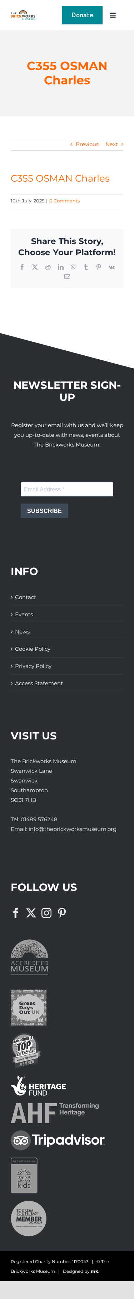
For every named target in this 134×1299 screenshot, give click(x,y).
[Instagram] (46, 913)
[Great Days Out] (28, 992)
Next (111, 144)
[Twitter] (31, 913)
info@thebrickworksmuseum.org (72, 829)
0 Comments (64, 201)
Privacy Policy (33, 666)
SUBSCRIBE (44, 511)
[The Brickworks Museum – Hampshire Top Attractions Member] (26, 1035)
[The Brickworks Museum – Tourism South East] (28, 1203)
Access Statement (39, 683)
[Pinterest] (62, 913)
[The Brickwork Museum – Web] (23, 12)
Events (24, 614)
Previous (87, 144)
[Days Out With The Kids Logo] (24, 1160)
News (22, 631)
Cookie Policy (32, 648)
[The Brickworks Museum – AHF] (55, 1105)
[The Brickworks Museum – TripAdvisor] (58, 1133)
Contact (25, 597)
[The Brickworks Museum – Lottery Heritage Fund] (38, 1078)
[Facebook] (16, 913)
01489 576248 (39, 819)
